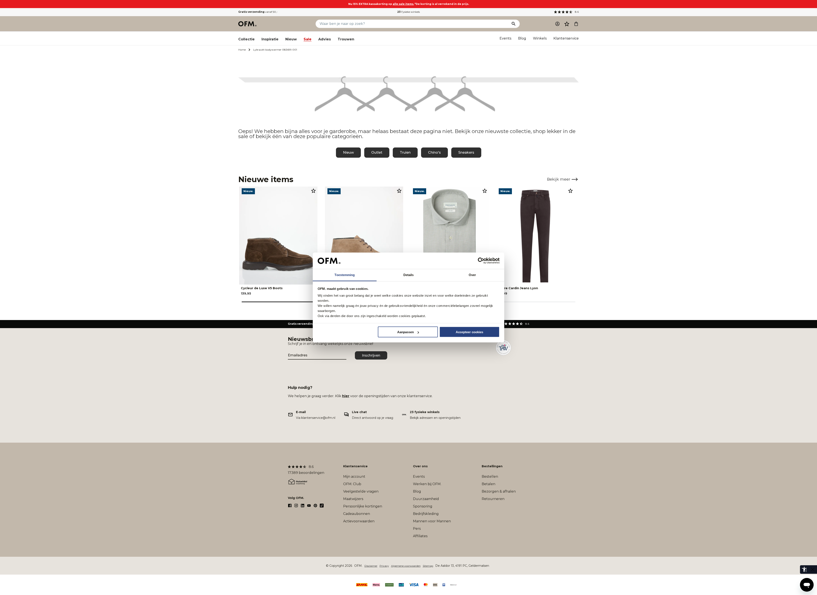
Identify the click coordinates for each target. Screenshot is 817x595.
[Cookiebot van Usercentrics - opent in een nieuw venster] (481, 261)
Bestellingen (492, 466)
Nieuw (291, 39)
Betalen (488, 484)
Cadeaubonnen (356, 514)
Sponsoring (422, 506)
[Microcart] (576, 23)
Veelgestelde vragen (361, 491)
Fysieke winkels (408, 11)
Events (505, 38)
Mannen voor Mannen (432, 521)
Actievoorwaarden (358, 521)
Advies (324, 39)
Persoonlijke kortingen (362, 506)
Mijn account (354, 477)
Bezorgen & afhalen (499, 491)
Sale (307, 39)
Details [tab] (408, 274)
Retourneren (493, 499)
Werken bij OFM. (427, 484)
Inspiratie (270, 39)
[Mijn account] (557, 23)
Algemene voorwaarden (406, 565)
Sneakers (466, 152)
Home (242, 49)
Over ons (420, 466)
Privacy (384, 565)
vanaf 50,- (258, 11)
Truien (405, 152)
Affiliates (420, 536)
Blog (522, 38)
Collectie (246, 39)
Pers (417, 529)
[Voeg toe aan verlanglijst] (313, 190)
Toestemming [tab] (344, 274)
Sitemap (428, 565)
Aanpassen (405, 332)
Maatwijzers (353, 499)
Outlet (376, 152)
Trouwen (346, 39)
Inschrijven (371, 355)
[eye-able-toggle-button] (812, 569)
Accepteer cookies (469, 332)
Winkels (540, 38)
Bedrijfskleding (426, 514)
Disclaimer (370, 565)
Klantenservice (566, 38)
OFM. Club (352, 484)
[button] (566, 23)
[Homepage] (247, 23)
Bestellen (490, 477)
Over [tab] (472, 274)
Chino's (434, 152)
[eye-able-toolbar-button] (804, 569)
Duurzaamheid (426, 499)
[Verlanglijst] (566, 23)
